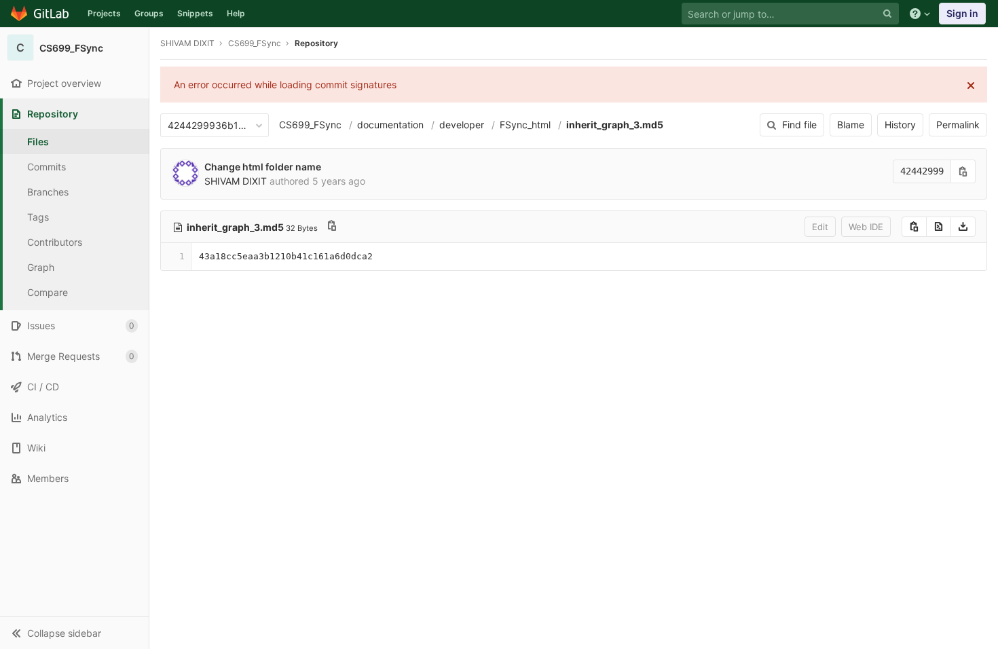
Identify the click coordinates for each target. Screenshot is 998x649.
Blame (850, 124)
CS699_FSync (310, 124)
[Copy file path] (332, 227)
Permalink (958, 124)
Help (236, 13)
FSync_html (525, 124)
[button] (74, 632)
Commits (46, 166)
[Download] (963, 227)
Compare (47, 292)
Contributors (54, 242)
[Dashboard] (40, 13)
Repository (316, 43)
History (900, 124)
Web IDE (866, 226)
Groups (149, 13)
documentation (390, 124)
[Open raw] (938, 227)
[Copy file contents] (914, 227)
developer (461, 124)
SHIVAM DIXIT (187, 43)
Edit (820, 226)
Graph (40, 267)
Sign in (962, 13)
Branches (48, 192)
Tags (38, 217)
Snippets (195, 13)
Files (38, 141)
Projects (104, 13)
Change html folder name (262, 166)
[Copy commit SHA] (963, 171)
